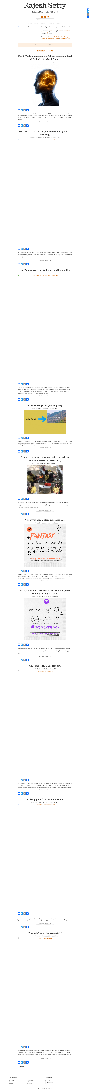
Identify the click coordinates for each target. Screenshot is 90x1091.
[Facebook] (88, 8)
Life (37, 137)
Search (58, 23)
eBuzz (38, 935)
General (12, 1080)
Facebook (56, 37)
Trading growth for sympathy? (45, 933)
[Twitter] (88, 11)
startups (51, 30)
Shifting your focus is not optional (45, 799)
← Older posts (21, 1066)
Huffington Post (65, 38)
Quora (52, 38)
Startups (43, 23)
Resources (51, 23)
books (59, 30)
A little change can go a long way (45, 405)
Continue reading (45, 121)
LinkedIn (47, 38)
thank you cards (67, 32)
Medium (56, 38)
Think (38, 62)
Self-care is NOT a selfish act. (45, 665)
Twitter (62, 37)
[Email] (88, 14)
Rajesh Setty (45, 5)
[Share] (88, 17)
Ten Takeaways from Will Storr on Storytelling (45, 270)
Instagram (67, 37)
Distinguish (30, 1080)
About (36, 23)
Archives (47, 1080)
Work (39, 137)
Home (30, 23)
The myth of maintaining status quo (45, 519)
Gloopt (43, 38)
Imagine (30, 1083)
